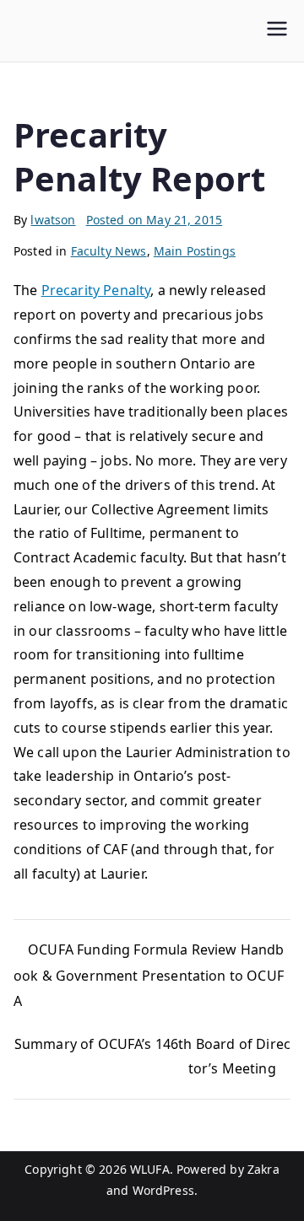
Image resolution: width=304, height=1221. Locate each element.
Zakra (263, 1169)
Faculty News (109, 251)
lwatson (52, 220)
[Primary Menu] (276, 31)
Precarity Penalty (96, 290)
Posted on (154, 220)
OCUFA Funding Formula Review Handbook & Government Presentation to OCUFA (149, 975)
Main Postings (195, 251)
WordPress (163, 1190)
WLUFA (150, 1169)
